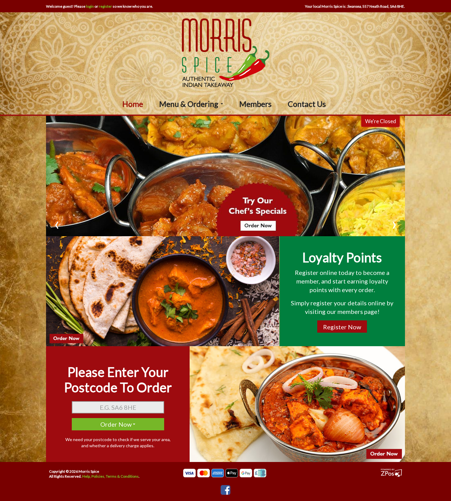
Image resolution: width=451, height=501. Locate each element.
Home (132, 103)
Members (255, 103)
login (90, 6)
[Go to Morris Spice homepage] (225, 52)
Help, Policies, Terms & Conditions (110, 476)
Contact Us (307, 103)
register (105, 6)
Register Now (342, 327)
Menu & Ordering (189, 103)
